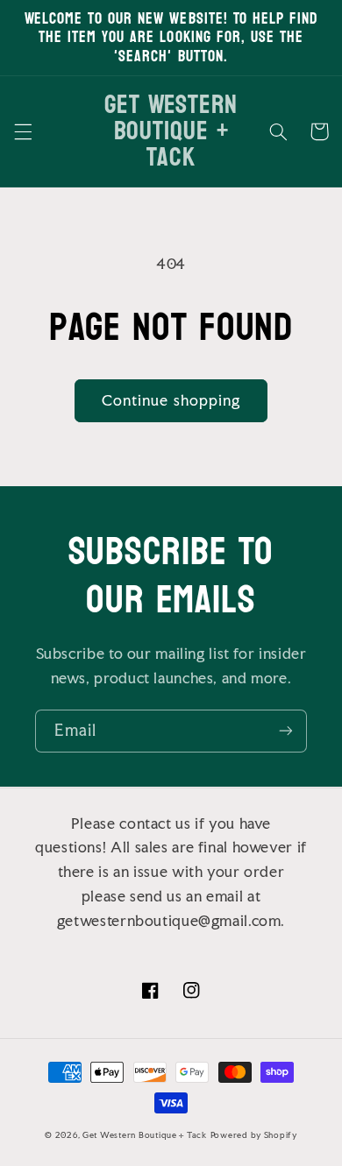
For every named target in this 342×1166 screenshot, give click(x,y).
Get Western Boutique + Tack (144, 1135)
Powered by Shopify (253, 1135)
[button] (23, 131)
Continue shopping (171, 400)
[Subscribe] (286, 731)
